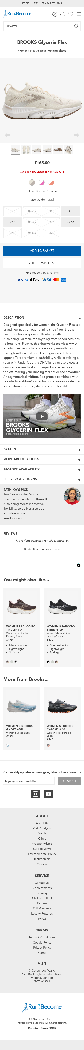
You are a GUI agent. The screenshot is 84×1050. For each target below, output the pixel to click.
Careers (42, 864)
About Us (42, 823)
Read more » (12, 518)
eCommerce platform (55, 1022)
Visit (42, 963)
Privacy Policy (42, 947)
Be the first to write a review (42, 549)
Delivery (42, 893)
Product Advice (42, 843)
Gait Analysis (42, 828)
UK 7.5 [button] (70, 222)
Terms (42, 930)
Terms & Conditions (42, 937)
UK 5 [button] (51, 211)
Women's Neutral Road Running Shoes (42, 50)
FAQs (42, 918)
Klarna (42, 953)
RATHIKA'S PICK (15, 490)
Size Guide (38, 199)
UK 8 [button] (12, 233)
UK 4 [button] (12, 211)
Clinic (42, 838)
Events (42, 833)
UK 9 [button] (51, 233)
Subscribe (69, 781)
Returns (42, 903)
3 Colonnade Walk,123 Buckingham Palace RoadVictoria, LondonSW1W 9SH (42, 976)
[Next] (76, 135)
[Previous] (7, 135)
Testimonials (42, 859)
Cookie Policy (42, 942)
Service (42, 876)
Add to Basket (42, 251)
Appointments (42, 888)
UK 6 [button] (12, 222)
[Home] (17, 14)
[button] (32, 182)
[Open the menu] (79, 14)
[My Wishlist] (70, 14)
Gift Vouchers (42, 908)
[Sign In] (54, 14)
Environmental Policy (42, 854)
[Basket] (62, 14)
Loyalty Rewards (42, 913)
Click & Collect (42, 898)
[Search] (76, 26)
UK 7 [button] (51, 222)
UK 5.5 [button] (70, 211)
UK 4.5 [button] (32, 211)
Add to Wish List (42, 263)
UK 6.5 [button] (32, 222)
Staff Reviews (42, 849)
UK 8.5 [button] (32, 233)
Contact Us (42, 883)
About (42, 816)
